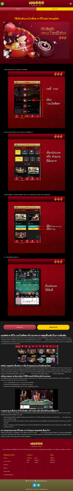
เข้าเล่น (43, 339)
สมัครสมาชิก (28, 373)
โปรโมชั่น (51, 373)
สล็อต (61, 417)
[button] (70, 3)
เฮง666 (38, 432)
